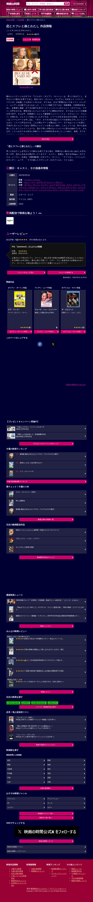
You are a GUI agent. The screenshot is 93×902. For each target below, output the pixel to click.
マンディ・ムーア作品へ (45, 332)
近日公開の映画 (63, 10)
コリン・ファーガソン (61, 190)
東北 (49, 769)
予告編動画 (47, 14)
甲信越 (9, 773)
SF (8, 803)
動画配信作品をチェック (45, 557)
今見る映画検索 (78, 4)
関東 (49, 760)
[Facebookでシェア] (39, 344)
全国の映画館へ (45, 788)
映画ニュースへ (45, 626)
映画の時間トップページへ (16, 851)
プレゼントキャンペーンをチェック (45, 444)
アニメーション (52, 799)
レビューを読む (79, 14)
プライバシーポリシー (57, 889)
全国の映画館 (36, 869)
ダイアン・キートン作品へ (19, 332)
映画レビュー (45, 692)
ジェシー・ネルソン (54, 182)
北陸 (49, 773)
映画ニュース (31, 14)
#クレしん (25, 703)
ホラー (49, 807)
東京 (8, 760)
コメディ (10, 34)
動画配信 (35, 39)
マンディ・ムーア (48, 185)
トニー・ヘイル (77, 190)
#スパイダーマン (13, 703)
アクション (11, 799)
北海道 (9, 769)
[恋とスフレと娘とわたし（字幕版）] (10, 221)
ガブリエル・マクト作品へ (72, 332)
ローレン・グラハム (57, 187)
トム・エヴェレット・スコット (35, 187)
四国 (49, 778)
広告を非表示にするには (75, 385)
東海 (49, 765)
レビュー (26, 39)
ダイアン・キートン (32, 185)
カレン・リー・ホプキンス (35, 182)
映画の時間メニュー (14, 10)
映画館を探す (15, 14)
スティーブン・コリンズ (75, 187)
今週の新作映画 (47, 10)
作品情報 (20, 20)
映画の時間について (46, 841)
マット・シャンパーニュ (42, 190)
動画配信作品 (63, 14)
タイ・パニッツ (25, 190)
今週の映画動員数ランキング (17, 481)
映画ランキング (79, 10)
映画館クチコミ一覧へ (46, 813)
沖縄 (49, 782)
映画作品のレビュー (18, 881)
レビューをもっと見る (26, 272)
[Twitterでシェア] (53, 344)
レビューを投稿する (66, 272)
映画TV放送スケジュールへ (45, 745)
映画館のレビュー (38, 871)
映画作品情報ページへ (15, 847)
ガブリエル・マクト (64, 185)
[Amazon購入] (26, 87)
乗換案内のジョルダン (39, 889)
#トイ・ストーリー (38, 703)
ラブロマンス (20, 34)
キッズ (49, 803)
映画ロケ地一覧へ (45, 818)
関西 (8, 765)
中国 (8, 778)
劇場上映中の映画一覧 (46, 519)
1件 (33, 34)
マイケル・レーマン (32, 180)
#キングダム (52, 703)
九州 (8, 782)
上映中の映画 (31, 10)
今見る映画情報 (77, 878)
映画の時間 (10, 20)
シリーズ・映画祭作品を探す (46, 707)
